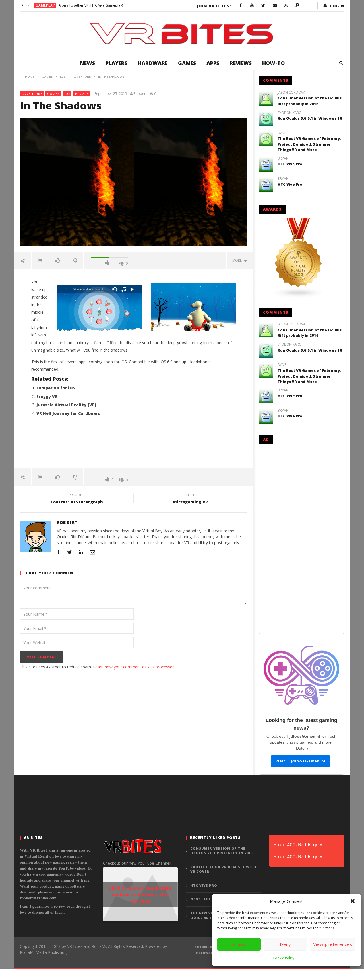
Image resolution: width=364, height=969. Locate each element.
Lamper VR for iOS (55, 388)
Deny (285, 944)
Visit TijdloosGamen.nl (300, 761)
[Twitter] (263, 5)
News (87, 63)
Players (116, 63)
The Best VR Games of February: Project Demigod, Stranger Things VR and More (309, 144)
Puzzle (81, 93)
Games (187, 63)
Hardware (152, 63)
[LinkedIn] (81, 552)
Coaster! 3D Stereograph (77, 499)
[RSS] (286, 5)
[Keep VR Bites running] (297, 5)
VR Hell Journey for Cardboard (68, 413)
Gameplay (45, 5)
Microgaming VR (190, 499)
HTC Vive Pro (290, 163)
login (337, 6)
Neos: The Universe (210, 899)
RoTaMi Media (208, 946)
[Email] (274, 5)
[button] (352, 901)
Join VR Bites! (214, 6)
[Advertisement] (133, 445)
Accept (239, 944)
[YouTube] (252, 5)
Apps (212, 63)
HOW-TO (273, 63)
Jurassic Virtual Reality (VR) (66, 404)
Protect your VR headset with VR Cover (223, 869)
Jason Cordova (291, 92)
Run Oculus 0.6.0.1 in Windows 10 (310, 118)
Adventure (32, 93)
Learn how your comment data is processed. (134, 667)
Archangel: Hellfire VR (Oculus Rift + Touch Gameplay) (101, 5)
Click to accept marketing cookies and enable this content (140, 894)
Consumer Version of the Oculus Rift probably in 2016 (310, 100)
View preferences (332, 944)
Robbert (140, 93)
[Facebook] (240, 5)
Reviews (241, 63)
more (237, 260)
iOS (67, 93)
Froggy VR (46, 396)
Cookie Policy (283, 958)
